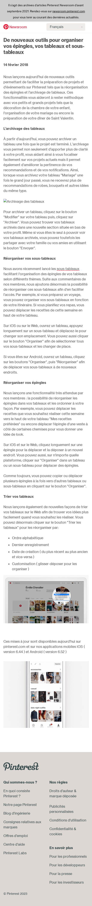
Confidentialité (61, 829)
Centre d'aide (14, 844)
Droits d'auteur (61, 791)
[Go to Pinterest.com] (21, 766)
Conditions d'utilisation (67, 820)
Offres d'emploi (15, 836)
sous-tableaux (68, 269)
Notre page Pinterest (20, 804)
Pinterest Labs (15, 853)
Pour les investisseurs (66, 882)
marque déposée (62, 796)
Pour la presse (60, 873)
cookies (55, 834)
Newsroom (18, 27)
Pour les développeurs (67, 865)
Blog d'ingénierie (16, 813)
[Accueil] (6, 26)
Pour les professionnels (68, 856)
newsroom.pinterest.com (68, 11)
